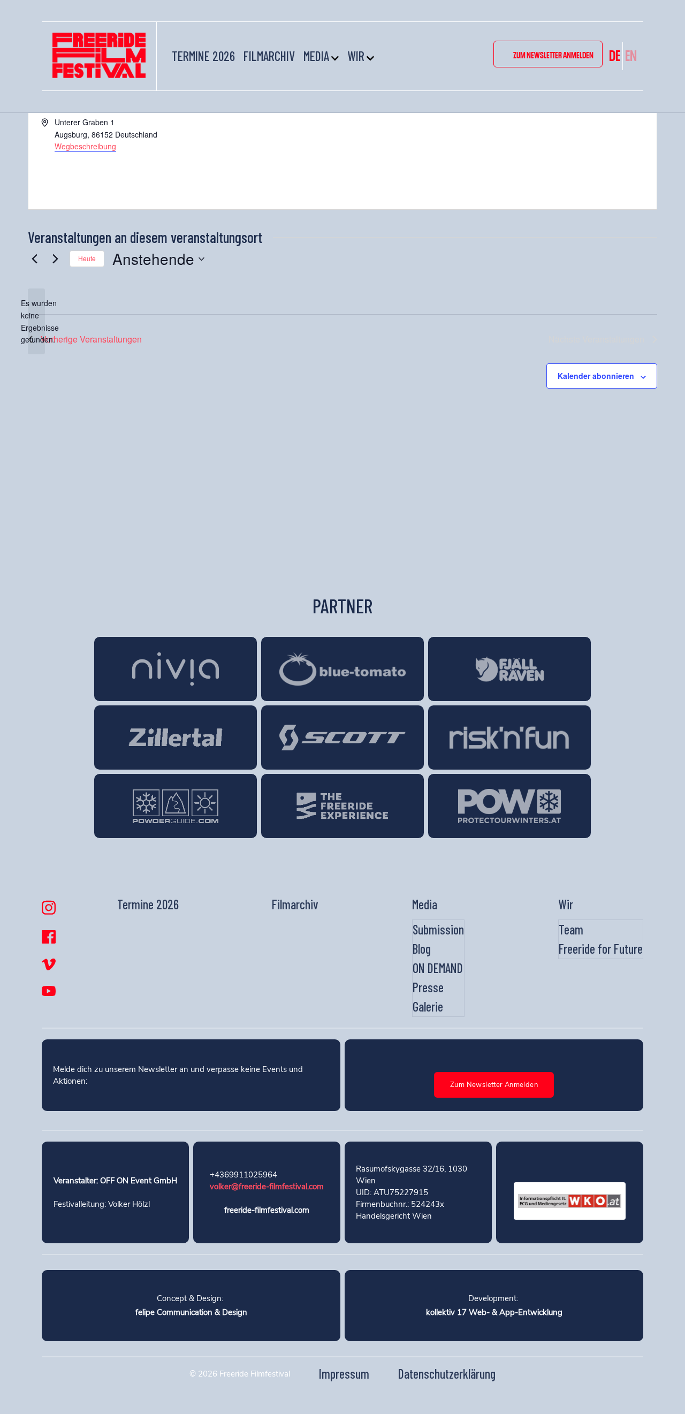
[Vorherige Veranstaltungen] (34, 259)
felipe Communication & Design (191, 1312)
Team (571, 929)
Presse (428, 987)
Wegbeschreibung (85, 146)
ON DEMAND (438, 968)
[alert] (36, 321)
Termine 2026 (203, 56)
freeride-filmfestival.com (266, 1210)
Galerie (428, 1006)
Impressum (344, 1373)
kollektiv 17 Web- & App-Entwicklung (494, 1312)
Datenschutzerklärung (447, 1373)
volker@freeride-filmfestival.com (267, 1186)
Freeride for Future (601, 948)
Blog (422, 948)
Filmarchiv (269, 56)
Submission (438, 929)
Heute (87, 258)
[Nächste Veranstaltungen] (55, 259)
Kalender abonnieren (596, 375)
